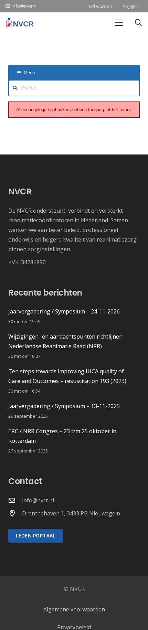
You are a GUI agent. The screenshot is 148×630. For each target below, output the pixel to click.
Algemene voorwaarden (74, 609)
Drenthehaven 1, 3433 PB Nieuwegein (71, 513)
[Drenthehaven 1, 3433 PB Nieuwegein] (15, 513)
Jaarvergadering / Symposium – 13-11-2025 (64, 406)
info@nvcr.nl (38, 500)
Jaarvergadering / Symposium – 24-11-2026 (64, 311)
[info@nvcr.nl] (15, 500)
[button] (118, 23)
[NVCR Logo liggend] (20, 23)
